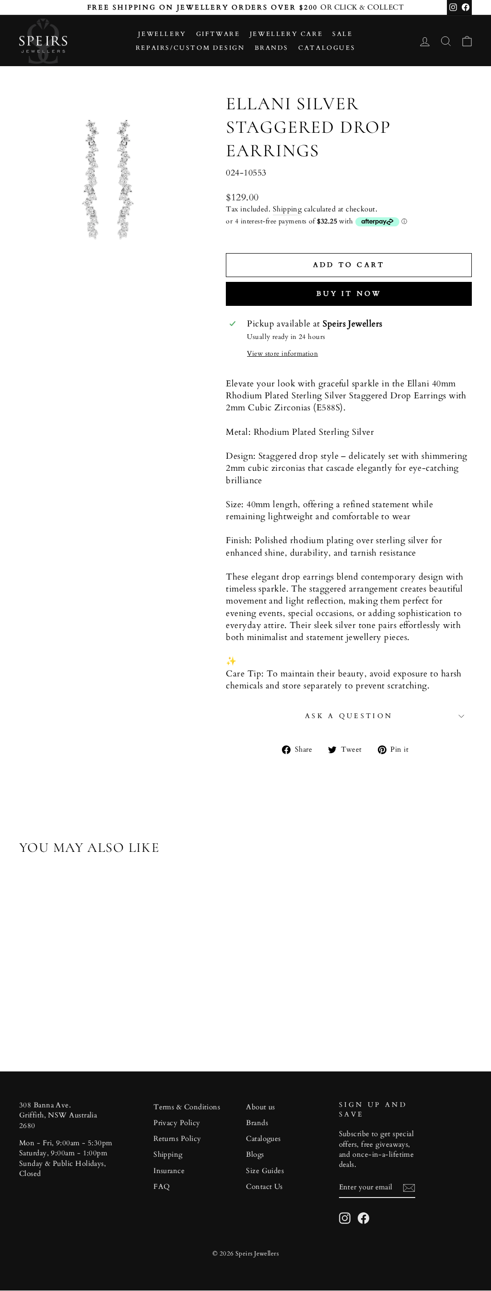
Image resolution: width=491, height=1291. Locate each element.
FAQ (161, 1187)
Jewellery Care (286, 34)
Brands (272, 48)
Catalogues (326, 48)
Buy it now (348, 293)
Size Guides (265, 1171)
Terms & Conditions (186, 1107)
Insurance (169, 1171)
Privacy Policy (176, 1123)
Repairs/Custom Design (190, 48)
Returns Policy (177, 1139)
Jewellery (162, 34)
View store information (282, 353)
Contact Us (264, 1187)
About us (260, 1107)
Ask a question (349, 716)
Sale (342, 34)
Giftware (218, 34)
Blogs (255, 1155)
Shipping (287, 209)
